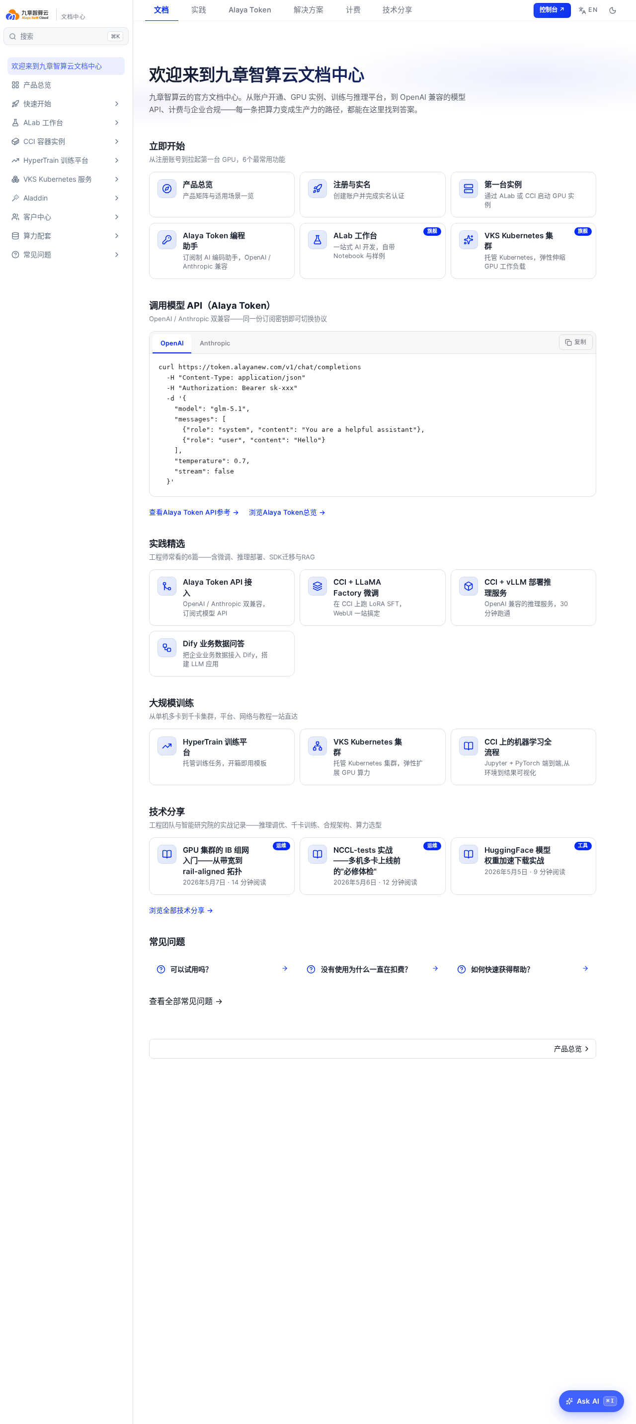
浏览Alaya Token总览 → (287, 512)
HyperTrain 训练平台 (55, 160)
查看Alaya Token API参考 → (194, 512)
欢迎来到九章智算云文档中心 (56, 66)
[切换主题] (612, 10)
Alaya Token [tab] (250, 9)
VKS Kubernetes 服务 (57, 179)
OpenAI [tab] (172, 343)
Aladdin (35, 198)
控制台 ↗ (552, 9)
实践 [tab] (198, 9)
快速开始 (37, 103)
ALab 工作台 (43, 122)
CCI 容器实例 (44, 141)
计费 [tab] (353, 9)
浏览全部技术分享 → (181, 910)
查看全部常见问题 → (186, 1001)
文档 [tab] (161, 9)
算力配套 (37, 235)
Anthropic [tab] (215, 343)
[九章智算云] (27, 15)
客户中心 (37, 216)
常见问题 (37, 254)
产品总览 (37, 84)
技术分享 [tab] (397, 9)
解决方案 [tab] (308, 9)
